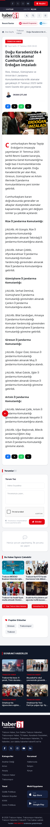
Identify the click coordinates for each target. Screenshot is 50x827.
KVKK (4, 800)
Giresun (10, 626)
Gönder (38, 522)
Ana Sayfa (9, 32)
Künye (29, 770)
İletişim (30, 766)
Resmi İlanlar (8, 23)
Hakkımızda (32, 762)
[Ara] (33, 15)
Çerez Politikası (9, 805)
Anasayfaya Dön (38, 606)
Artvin (4, 766)
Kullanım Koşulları (9, 796)
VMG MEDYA (19, 823)
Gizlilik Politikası (9, 792)
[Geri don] (5, 413)
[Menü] (39, 15)
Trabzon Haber (20, 32)
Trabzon (11, 632)
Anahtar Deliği (8, 762)
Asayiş (5, 770)
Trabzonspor (26, 626)
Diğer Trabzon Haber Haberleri (16, 606)
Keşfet (42, 3)
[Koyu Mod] (26, 15)
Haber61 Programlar (29, 23)
